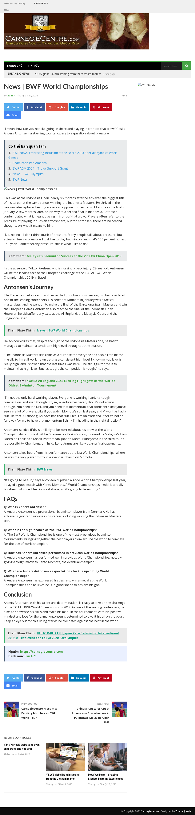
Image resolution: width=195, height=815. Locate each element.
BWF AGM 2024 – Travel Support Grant (40, 168)
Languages (41, 3)
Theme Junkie (183, 811)
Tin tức (33, 65)
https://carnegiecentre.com (41, 651)
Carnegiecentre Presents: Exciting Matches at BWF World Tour (39, 713)
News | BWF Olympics (28, 174)
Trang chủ (14, 65)
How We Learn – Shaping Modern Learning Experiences (68, 74)
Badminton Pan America (29, 163)
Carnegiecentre (150, 811)
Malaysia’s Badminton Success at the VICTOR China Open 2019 (74, 256)
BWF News (20, 179)
